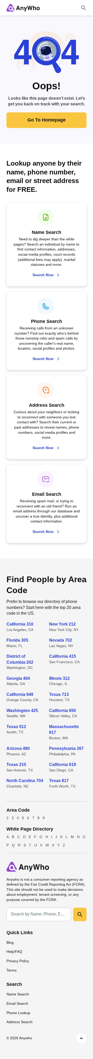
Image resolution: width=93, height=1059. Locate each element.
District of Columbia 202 (19, 659)
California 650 (62, 710)
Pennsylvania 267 (66, 748)
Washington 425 (22, 710)
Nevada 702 (60, 640)
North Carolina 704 (24, 780)
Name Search (17, 994)
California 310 (19, 624)
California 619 (62, 764)
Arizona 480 (18, 748)
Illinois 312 (59, 678)
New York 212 (62, 624)
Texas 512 (16, 726)
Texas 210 (16, 764)
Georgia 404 (18, 678)
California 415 (62, 656)
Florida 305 (17, 640)
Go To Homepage (46, 120)
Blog (10, 942)
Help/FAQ (14, 951)
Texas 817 (59, 780)
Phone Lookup (18, 1013)
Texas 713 (59, 694)
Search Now (43, 275)
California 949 (19, 694)
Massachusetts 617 (64, 729)
